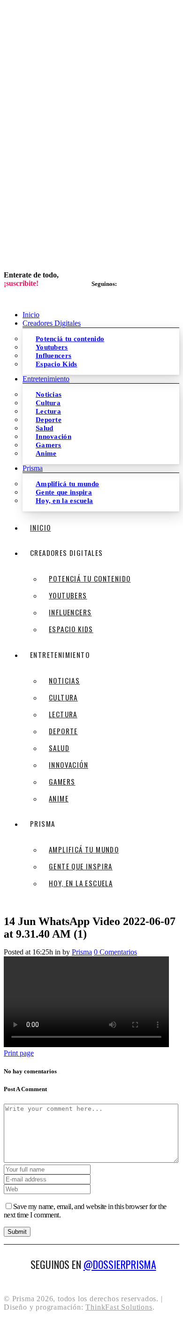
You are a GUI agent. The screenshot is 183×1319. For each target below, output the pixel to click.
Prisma (82, 952)
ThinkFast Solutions (118, 1307)
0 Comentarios (115, 952)
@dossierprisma (120, 1264)
